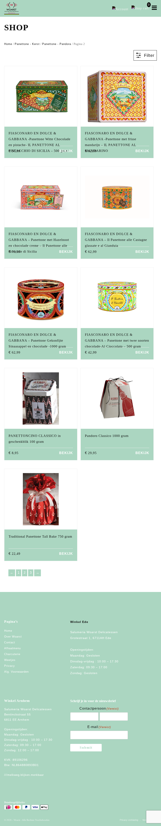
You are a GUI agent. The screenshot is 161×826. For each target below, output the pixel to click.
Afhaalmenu (12, 648)
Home (8, 44)
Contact (9, 642)
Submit (86, 747)
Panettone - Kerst (27, 44)
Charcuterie (12, 654)
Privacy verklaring (129, 820)
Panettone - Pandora (56, 44)
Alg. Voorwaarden (16, 671)
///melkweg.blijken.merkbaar (24, 774)
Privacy (9, 665)
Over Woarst (13, 636)
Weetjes (10, 660)
